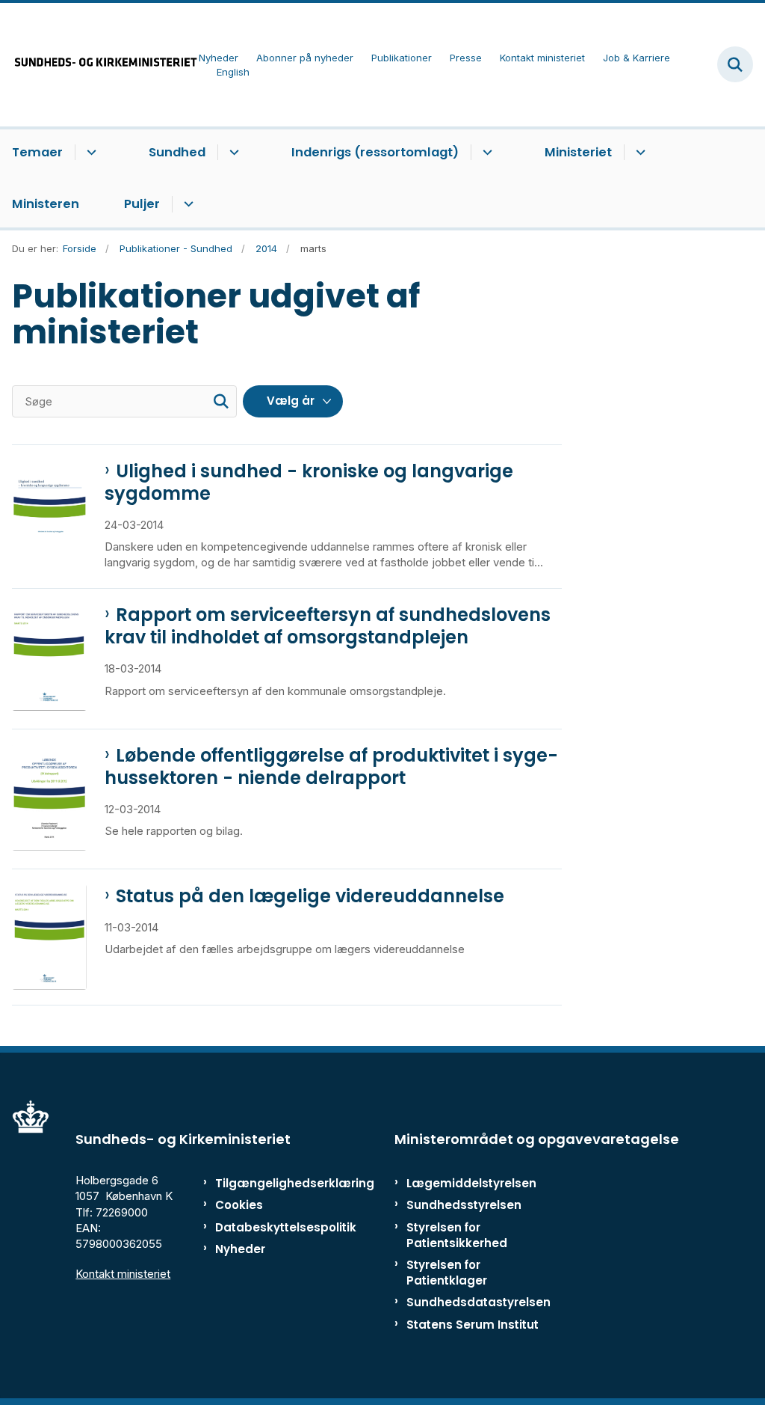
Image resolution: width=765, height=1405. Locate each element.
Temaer (37, 152)
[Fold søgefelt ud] (735, 64)
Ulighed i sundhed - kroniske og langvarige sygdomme (309, 482)
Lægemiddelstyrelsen (471, 1183)
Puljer (142, 203)
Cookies (239, 1205)
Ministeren (45, 203)
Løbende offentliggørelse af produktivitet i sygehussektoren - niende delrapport (331, 766)
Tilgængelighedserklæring (261, 1183)
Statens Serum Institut (472, 1324)
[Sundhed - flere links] (232, 152)
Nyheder (240, 1249)
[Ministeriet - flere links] (638, 152)
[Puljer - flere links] (186, 204)
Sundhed (177, 152)
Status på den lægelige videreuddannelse (310, 896)
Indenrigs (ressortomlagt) (375, 152)
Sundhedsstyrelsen (463, 1205)
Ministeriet (578, 152)
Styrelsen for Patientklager (446, 1272)
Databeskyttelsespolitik (261, 1227)
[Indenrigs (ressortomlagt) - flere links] (485, 152)
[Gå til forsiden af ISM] (99, 64)
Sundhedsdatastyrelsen (478, 1302)
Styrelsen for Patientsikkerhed (456, 1235)
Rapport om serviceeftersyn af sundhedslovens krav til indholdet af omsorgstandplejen (328, 626)
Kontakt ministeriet (122, 1274)
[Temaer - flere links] (89, 152)
